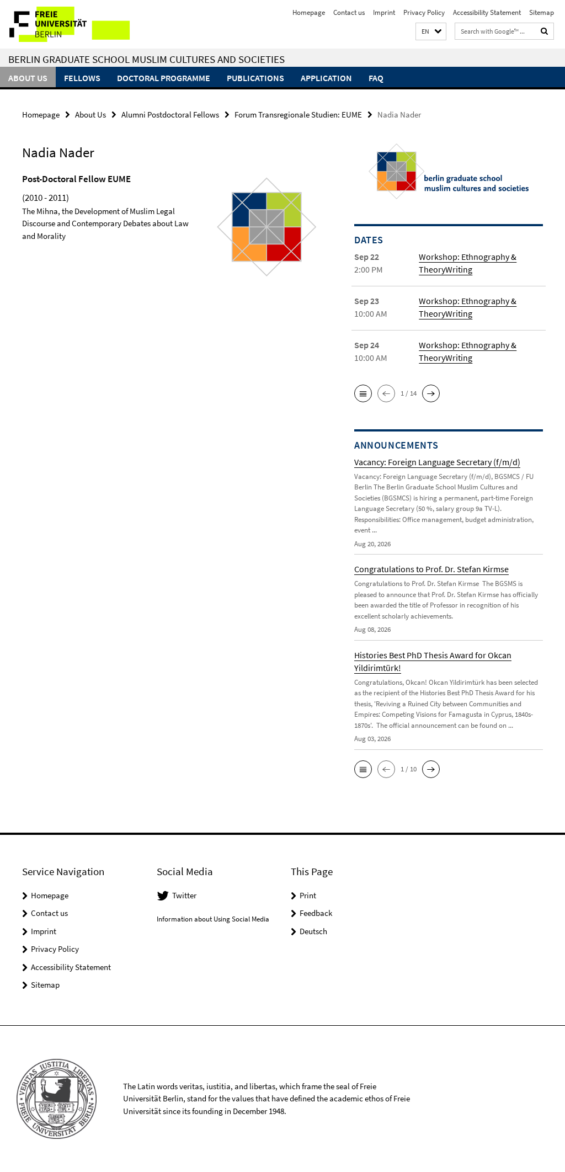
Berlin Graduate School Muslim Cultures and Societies (146, 59)
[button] (430, 32)
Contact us (349, 12)
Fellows (82, 77)
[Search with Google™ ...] (544, 31)
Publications (255, 77)
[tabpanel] (170, 242)
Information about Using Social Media (213, 919)
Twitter (184, 895)
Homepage (308, 12)
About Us (27, 77)
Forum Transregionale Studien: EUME (298, 114)
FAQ (376, 77)
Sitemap (541, 12)
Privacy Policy (424, 12)
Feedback (316, 913)
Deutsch (313, 931)
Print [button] (308, 895)
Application (326, 77)
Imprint (384, 12)
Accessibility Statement (487, 12)
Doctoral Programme (163, 77)
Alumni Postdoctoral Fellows (170, 114)
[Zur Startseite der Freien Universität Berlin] (73, 24)
